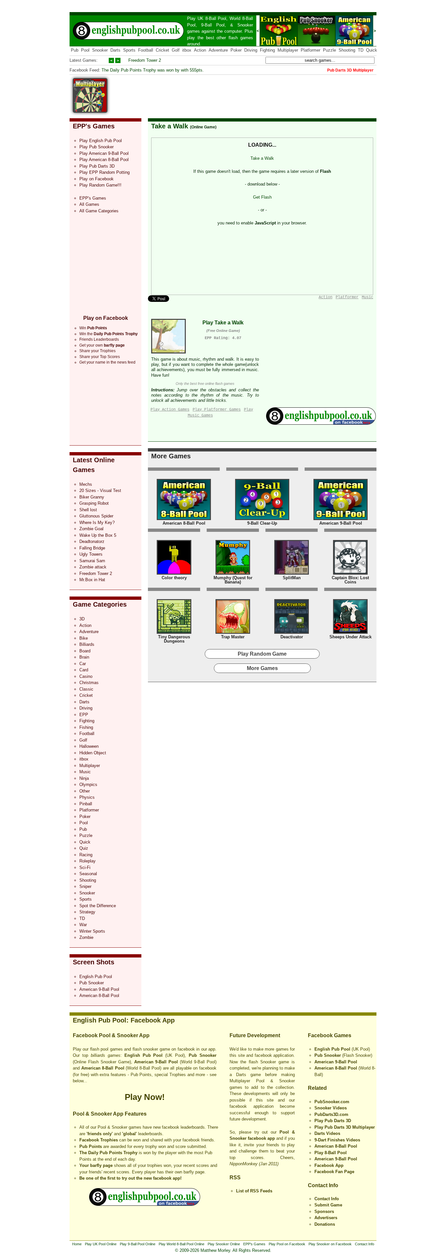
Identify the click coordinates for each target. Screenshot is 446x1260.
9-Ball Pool (213, 25)
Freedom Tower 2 (144, 60)
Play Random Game (262, 654)
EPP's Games (94, 126)
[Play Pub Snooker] (316, 44)
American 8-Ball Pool (99, 995)
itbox (186, 50)
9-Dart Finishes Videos (337, 1139)
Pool (85, 50)
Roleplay (87, 861)
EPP (83, 714)
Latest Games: (84, 60)
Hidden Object (92, 752)
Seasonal (88, 873)
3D (82, 618)
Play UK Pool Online (101, 1244)
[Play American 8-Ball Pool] (184, 518)
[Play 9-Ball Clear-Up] (262, 518)
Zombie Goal (91, 528)
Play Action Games (170, 409)
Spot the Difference (97, 905)
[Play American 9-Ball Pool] (354, 44)
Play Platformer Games (217, 409)
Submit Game (328, 1205)
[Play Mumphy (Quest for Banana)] (232, 573)
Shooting (347, 50)
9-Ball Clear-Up (262, 523)
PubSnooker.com (331, 1101)
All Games (89, 204)
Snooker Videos (330, 1107)
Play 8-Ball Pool (330, 1152)
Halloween (89, 746)
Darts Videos (327, 1133)
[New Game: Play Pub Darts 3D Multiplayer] (90, 111)
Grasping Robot (94, 503)
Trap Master (233, 636)
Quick (371, 50)
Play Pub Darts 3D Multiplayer (344, 1127)
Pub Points (90, 1146)
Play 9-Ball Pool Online (137, 1244)
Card (83, 669)
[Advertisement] (257, 92)
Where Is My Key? (97, 522)
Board (84, 650)
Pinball (85, 803)
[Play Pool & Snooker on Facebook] (321, 423)
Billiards (86, 644)
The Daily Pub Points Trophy (108, 1152)
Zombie (86, 937)
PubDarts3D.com (331, 1114)
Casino (85, 676)
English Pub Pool (95, 976)
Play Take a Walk (223, 322)
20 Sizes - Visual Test (100, 490)
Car (82, 663)
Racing (85, 854)
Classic (86, 689)
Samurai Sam (92, 560)
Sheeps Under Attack (350, 636)
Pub (74, 50)
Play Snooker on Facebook (330, 1244)
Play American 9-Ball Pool (104, 153)
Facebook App (328, 1165)
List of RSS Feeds (254, 1190)
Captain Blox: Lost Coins (350, 580)
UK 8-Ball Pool (212, 18)
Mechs (85, 484)
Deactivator (291, 636)
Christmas (89, 682)
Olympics (88, 784)
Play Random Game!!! (100, 185)
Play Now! (145, 1097)
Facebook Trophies (98, 1139)
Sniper (85, 886)
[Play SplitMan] (291, 573)
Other (84, 791)
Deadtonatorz (91, 541)
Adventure (218, 50)
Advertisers (325, 1217)
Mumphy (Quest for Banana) (233, 580)
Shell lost (88, 509)
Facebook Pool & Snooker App (111, 1035)
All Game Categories (99, 210)
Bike (83, 638)
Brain (84, 657)
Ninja (84, 778)
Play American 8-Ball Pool (104, 159)
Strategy (87, 911)
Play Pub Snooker (96, 146)
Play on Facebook (96, 178)
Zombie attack (92, 567)
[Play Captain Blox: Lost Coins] (350, 573)
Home (77, 1244)
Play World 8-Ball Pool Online (181, 1244)
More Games (171, 456)
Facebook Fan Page (334, 1171)
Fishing (86, 727)
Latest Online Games (94, 464)
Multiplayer (288, 50)
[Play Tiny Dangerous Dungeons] (174, 632)
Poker (236, 50)
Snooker (245, 25)
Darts (115, 50)
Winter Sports (92, 931)
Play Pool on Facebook (287, 1244)
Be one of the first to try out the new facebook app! (130, 1178)
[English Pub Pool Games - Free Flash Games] (144, 1204)
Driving (250, 50)
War (83, 924)
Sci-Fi (84, 867)
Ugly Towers (91, 554)
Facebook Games (329, 1035)
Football (145, 50)
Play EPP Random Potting (104, 172)
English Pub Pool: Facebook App (124, 1020)
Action (200, 50)
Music (85, 771)
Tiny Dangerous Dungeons (174, 639)
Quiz (83, 848)
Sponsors (324, 1211)
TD (360, 50)
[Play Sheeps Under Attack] (350, 632)
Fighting (267, 50)
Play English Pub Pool (100, 140)
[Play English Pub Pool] (278, 44)
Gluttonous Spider (96, 516)
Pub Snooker (91, 982)
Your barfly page (96, 1165)
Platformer (310, 50)
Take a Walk (169, 126)
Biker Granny (91, 497)
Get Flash (262, 197)
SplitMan (292, 577)
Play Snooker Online (224, 1244)
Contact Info (323, 1185)
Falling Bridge (92, 548)
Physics (87, 797)
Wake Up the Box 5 (97, 535)
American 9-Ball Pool (99, 989)
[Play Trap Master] (232, 632)
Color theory (174, 577)
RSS (235, 1177)
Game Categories (100, 604)
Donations (324, 1224)
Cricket (162, 50)
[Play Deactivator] (291, 632)
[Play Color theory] (174, 573)
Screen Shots (93, 962)
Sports (129, 50)
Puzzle (329, 50)
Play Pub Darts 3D (97, 166)
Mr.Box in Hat (92, 579)
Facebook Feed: (85, 70)
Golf (176, 50)
